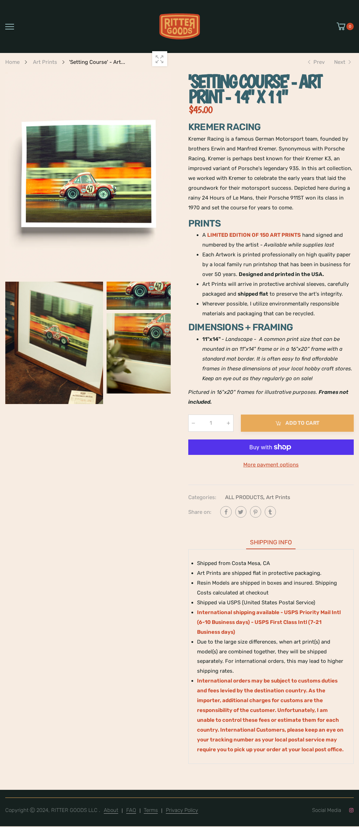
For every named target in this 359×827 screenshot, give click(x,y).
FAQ (131, 810)
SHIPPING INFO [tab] (271, 541)
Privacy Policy (182, 810)
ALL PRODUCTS (244, 497)
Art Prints (278, 497)
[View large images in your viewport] (159, 58)
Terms (151, 810)
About (111, 810)
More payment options (271, 464)
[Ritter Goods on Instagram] (351, 810)
